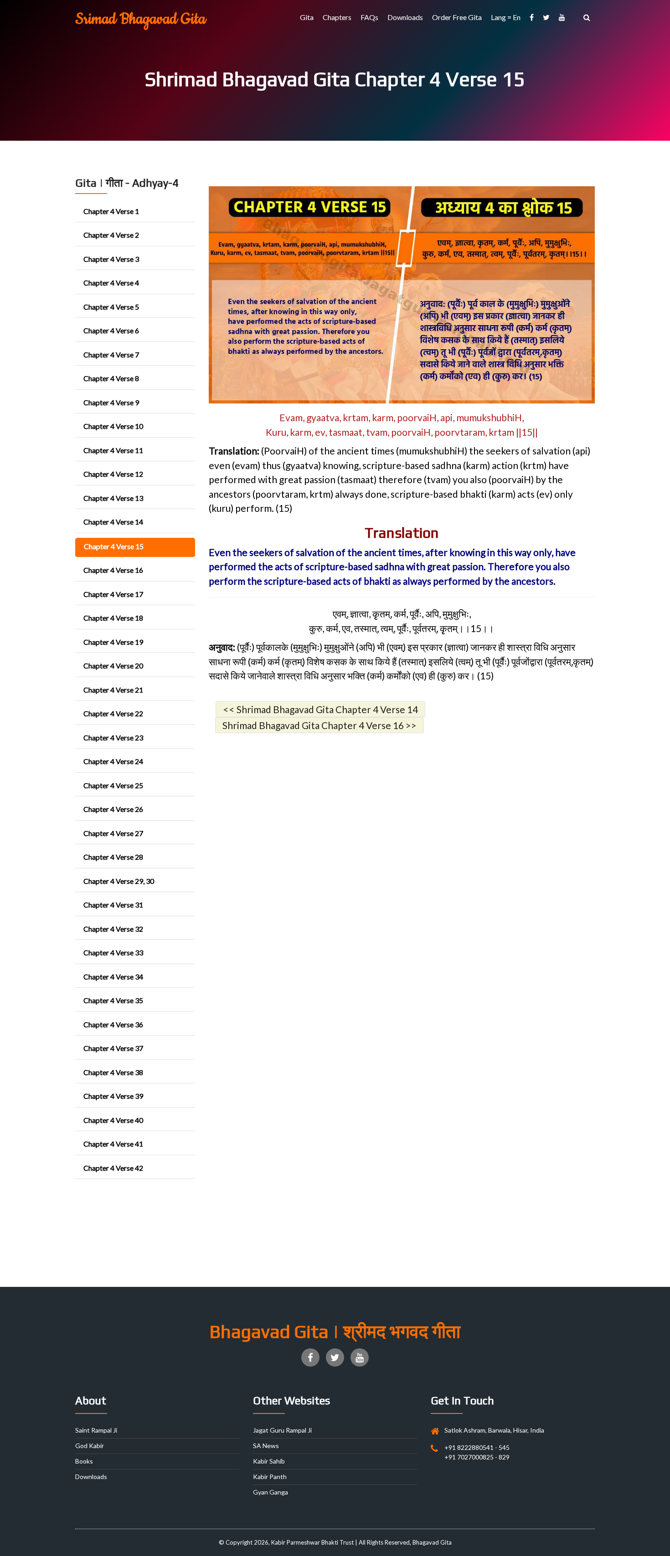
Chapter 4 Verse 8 (111, 378)
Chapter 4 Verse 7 (111, 354)
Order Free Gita (457, 17)
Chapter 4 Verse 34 (113, 976)
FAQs (369, 17)
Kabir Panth (270, 1476)
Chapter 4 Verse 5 (111, 306)
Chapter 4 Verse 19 (113, 642)
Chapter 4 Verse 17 (113, 594)
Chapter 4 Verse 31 (113, 904)
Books (84, 1461)
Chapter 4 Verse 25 (113, 785)
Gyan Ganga (270, 1492)
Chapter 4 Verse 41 (113, 1143)
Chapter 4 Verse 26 (113, 809)
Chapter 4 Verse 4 (111, 282)
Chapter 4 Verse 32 (113, 928)
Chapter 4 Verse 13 (113, 498)
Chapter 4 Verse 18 (113, 617)
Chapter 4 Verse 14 (113, 521)
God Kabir (89, 1445)
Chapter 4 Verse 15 (114, 546)
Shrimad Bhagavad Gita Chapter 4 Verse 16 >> (319, 725)
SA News (266, 1445)
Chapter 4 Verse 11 (113, 450)
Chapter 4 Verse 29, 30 (118, 881)
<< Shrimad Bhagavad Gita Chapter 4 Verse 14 (320, 709)
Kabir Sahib (269, 1461)
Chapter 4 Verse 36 (113, 1024)
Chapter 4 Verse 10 (113, 426)
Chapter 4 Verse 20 (113, 665)
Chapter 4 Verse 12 (113, 473)
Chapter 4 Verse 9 (111, 402)
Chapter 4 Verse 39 (113, 1096)
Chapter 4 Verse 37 (113, 1048)
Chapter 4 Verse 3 (111, 259)
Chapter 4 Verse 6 (111, 330)
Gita (307, 17)
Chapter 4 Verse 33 (113, 952)
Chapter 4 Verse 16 (113, 570)
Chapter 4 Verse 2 (111, 234)
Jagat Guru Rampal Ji (282, 1430)
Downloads (405, 17)
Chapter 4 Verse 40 (113, 1120)
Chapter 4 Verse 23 (113, 737)
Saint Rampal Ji (96, 1430)
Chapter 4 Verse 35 (113, 1000)
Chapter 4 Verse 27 (113, 833)
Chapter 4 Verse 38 (113, 1072)
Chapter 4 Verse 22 (113, 713)
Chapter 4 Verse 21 (113, 689)
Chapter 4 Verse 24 (113, 761)
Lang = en (506, 17)
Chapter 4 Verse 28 (113, 856)
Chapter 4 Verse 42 (113, 1167)
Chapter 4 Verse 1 (111, 211)
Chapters (337, 17)
